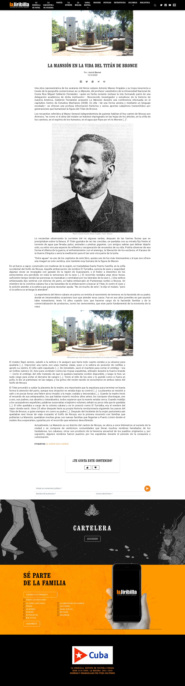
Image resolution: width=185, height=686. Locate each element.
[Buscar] (155, 5)
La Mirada (78, 3)
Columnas (132, 2)
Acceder (92, 538)
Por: (86, 72)
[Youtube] (170, 5)
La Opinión (68, 3)
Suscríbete (31, 624)
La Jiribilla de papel (36, 5)
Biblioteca (145, 2)
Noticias (107, 2)
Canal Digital (87, 3)
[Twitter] (161, 5)
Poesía (59, 2)
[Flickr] (174, 5)
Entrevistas (120, 2)
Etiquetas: (40, 444)
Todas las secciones (36, 600)
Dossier (97, 2)
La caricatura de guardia (48, 5)
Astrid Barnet (94, 72)
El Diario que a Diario (57, 444)
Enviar (147, 489)
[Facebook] (166, 5)
